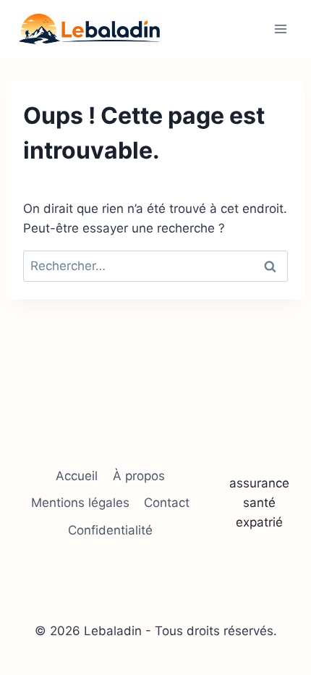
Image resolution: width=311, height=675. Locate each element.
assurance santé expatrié (259, 502)
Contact (166, 502)
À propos (139, 476)
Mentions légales (80, 502)
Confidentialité (110, 530)
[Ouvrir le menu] (280, 28)
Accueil (77, 476)
